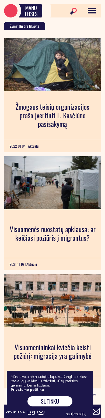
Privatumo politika (27, 390)
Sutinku (50, 401)
